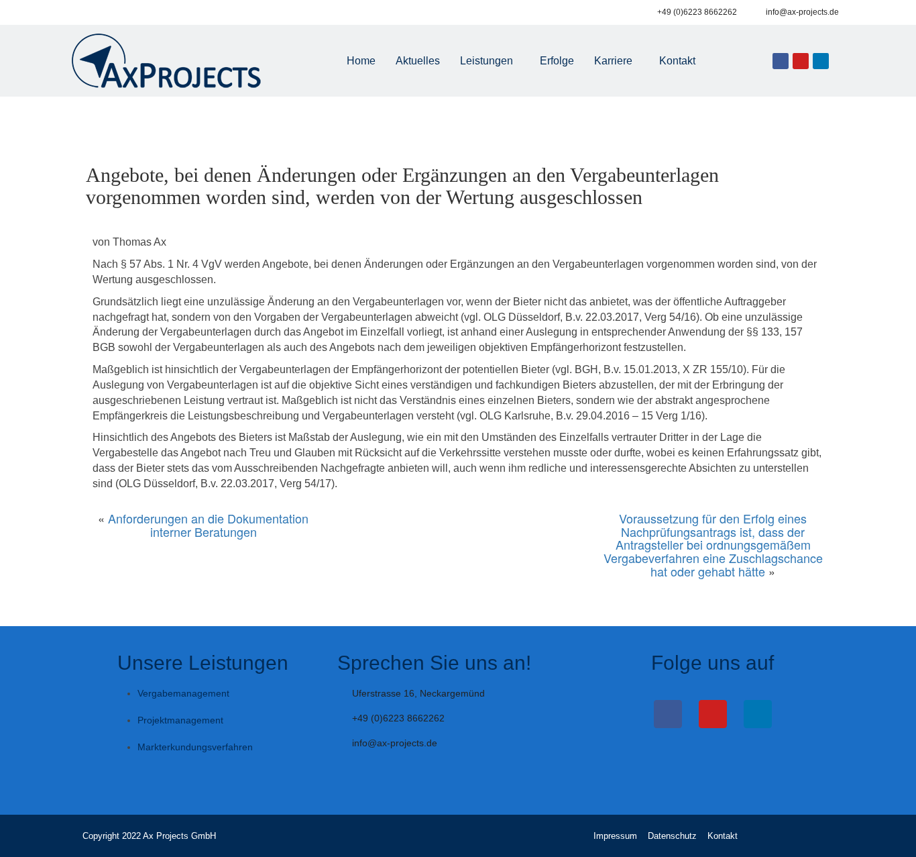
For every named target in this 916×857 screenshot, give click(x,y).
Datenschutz (672, 836)
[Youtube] (801, 61)
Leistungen (486, 60)
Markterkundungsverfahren (195, 747)
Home (361, 60)
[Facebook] (780, 61)
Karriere (613, 60)
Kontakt (677, 60)
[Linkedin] (821, 61)
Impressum (615, 836)
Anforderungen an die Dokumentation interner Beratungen (208, 524)
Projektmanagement (180, 720)
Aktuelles (418, 60)
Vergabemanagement (183, 693)
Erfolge (557, 60)
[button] (490, 61)
